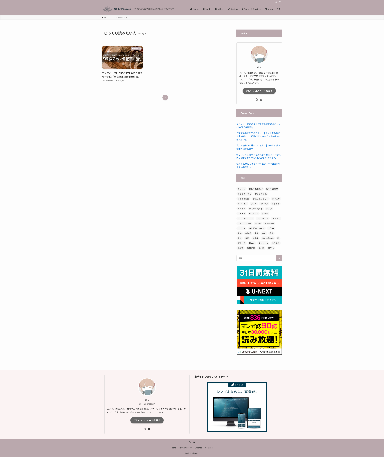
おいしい (241, 188)
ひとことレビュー (260, 198)
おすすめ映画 (243, 198)
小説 (256, 233)
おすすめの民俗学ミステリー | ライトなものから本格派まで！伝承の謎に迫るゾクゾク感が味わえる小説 (258, 136)
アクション (242, 203)
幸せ (264, 233)
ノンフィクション (245, 218)
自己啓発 (276, 243)
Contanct (209, 447)
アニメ (254, 203)
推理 (240, 238)
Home (173, 447)
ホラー (258, 223)
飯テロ (271, 248)
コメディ (241, 213)
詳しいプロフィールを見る (259, 90)
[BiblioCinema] (117, 9)
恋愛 (271, 233)
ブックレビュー (244, 223)
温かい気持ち (268, 238)
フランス (276, 218)
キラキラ (241, 208)
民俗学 (255, 238)
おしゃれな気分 (256, 188)
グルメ (269, 208)
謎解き (240, 248)
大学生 (271, 228)
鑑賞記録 (251, 248)
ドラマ (265, 213)
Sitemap (198, 447)
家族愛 (248, 233)
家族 (240, 233)
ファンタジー (262, 218)
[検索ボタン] (278, 9)
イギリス (264, 203)
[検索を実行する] (279, 258)
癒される (241, 243)
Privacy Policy (185, 447)
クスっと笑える (256, 208)
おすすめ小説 (261, 193)
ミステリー (269, 223)
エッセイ (275, 203)
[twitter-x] (276, 1)
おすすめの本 (272, 188)
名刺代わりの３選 (257, 228)
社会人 (252, 243)
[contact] (280, 1)
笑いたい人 (263, 243)
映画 (247, 238)
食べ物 (261, 248)
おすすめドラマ (244, 193)
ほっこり (276, 198)
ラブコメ (241, 228)
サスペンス (253, 213)
